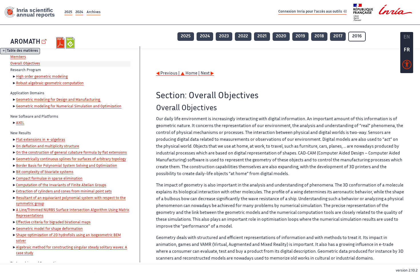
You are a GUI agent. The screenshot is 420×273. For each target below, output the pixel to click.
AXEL (20, 123)
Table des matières (22, 51)
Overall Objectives (25, 63)
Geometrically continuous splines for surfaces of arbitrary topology (71, 159)
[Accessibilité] (407, 66)
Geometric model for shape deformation (49, 229)
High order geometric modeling (42, 77)
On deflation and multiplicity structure (47, 146)
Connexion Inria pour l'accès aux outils (310, 12)
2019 (300, 36)
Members (18, 57)
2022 (243, 36)
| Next (204, 73)
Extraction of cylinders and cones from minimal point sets (64, 191)
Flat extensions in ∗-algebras (40, 140)
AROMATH (25, 42)
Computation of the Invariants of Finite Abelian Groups (61, 185)
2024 (79, 12)
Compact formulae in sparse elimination (49, 178)
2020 (281, 36)
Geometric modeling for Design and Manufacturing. (58, 100)
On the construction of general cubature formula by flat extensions (71, 152)
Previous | (170, 73)
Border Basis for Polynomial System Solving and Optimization (66, 166)
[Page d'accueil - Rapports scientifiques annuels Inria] (31, 12)
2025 (68, 12)
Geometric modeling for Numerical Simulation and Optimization (68, 106)
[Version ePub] (71, 43)
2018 (319, 36)
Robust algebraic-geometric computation (50, 83)
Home (191, 73)
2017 (337, 36)
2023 (224, 36)
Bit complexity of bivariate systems (44, 172)
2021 (262, 36)
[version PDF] (61, 43)
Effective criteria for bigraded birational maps (53, 222)
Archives (94, 12)
